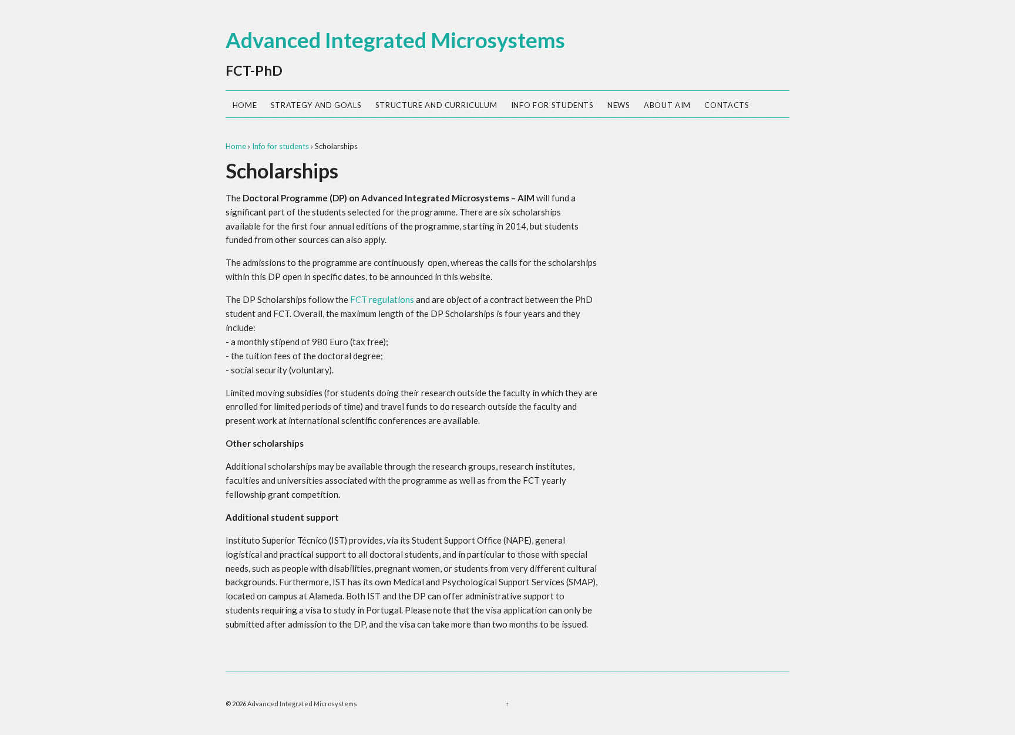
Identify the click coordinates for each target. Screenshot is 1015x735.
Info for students (552, 105)
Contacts (726, 105)
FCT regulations (382, 299)
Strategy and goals (316, 105)
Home (245, 105)
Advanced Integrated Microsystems (395, 40)
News (618, 105)
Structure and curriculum (436, 105)
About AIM (667, 105)
